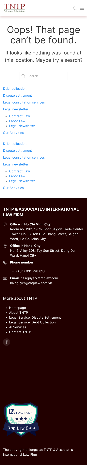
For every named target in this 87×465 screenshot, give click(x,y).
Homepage (17, 308)
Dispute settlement (17, 95)
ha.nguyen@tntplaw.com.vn (31, 283)
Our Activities (13, 133)
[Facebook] (6, 342)
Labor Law (17, 121)
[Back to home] (14, 8)
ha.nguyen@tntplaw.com (39, 278)
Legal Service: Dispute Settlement (35, 317)
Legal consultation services (24, 102)
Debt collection (15, 88)
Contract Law (19, 116)
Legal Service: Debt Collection (32, 322)
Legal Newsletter (22, 126)
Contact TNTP (20, 332)
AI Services (17, 327)
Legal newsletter (15, 109)
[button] (75, 8)
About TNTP (18, 312)
